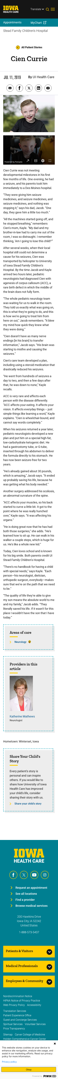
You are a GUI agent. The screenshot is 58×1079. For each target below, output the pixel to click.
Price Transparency (14, 1028)
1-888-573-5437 (29, 932)
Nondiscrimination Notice (17, 996)
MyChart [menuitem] (36, 22)
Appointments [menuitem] (12, 22)
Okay (29, 1069)
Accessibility (34, 1005)
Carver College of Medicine (30, 1034)
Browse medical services (31, 905)
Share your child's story (28, 803)
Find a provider (25, 899)
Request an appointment (31, 887)
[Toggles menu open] (53, 9)
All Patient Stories (31, 47)
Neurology (20, 642)
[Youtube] (34, 875)
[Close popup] (54, 1043)
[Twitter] (24, 875)
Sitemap (8, 1034)
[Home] (13, 9)
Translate (35, 9)
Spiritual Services (13, 1024)
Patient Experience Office (17, 1015)
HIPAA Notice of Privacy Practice (21, 1000)
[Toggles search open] (48, 9)
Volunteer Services (35, 1024)
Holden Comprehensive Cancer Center (24, 1038)
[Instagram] (45, 875)
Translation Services (14, 1011)
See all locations (26, 893)
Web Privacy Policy (14, 1005)
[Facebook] (13, 875)
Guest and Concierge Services (20, 1019)
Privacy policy (9, 1061)
